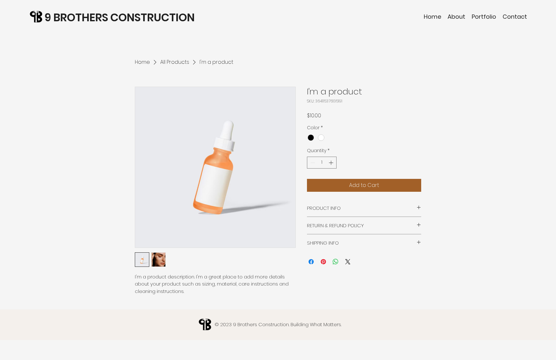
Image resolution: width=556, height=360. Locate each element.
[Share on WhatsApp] (335, 262)
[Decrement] (312, 162)
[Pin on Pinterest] (323, 262)
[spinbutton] (322, 162)
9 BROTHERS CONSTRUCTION (120, 17)
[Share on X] (348, 262)
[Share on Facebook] (311, 262)
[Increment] (332, 162)
